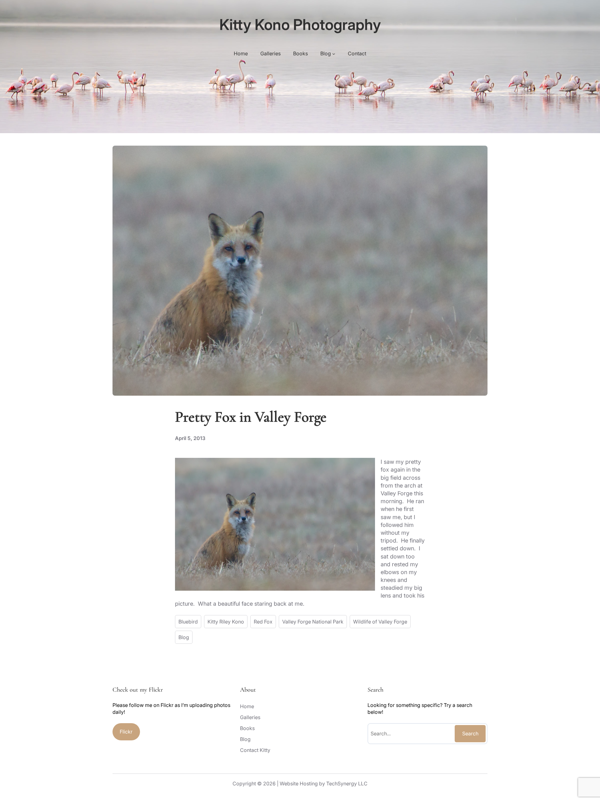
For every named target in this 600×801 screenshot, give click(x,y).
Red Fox (263, 621)
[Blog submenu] (333, 53)
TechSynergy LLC (347, 783)
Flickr (126, 731)
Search (470, 733)
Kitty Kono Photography (300, 24)
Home (241, 53)
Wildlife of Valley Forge (380, 621)
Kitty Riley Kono (226, 621)
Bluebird (188, 621)
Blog (183, 637)
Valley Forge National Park (312, 621)
